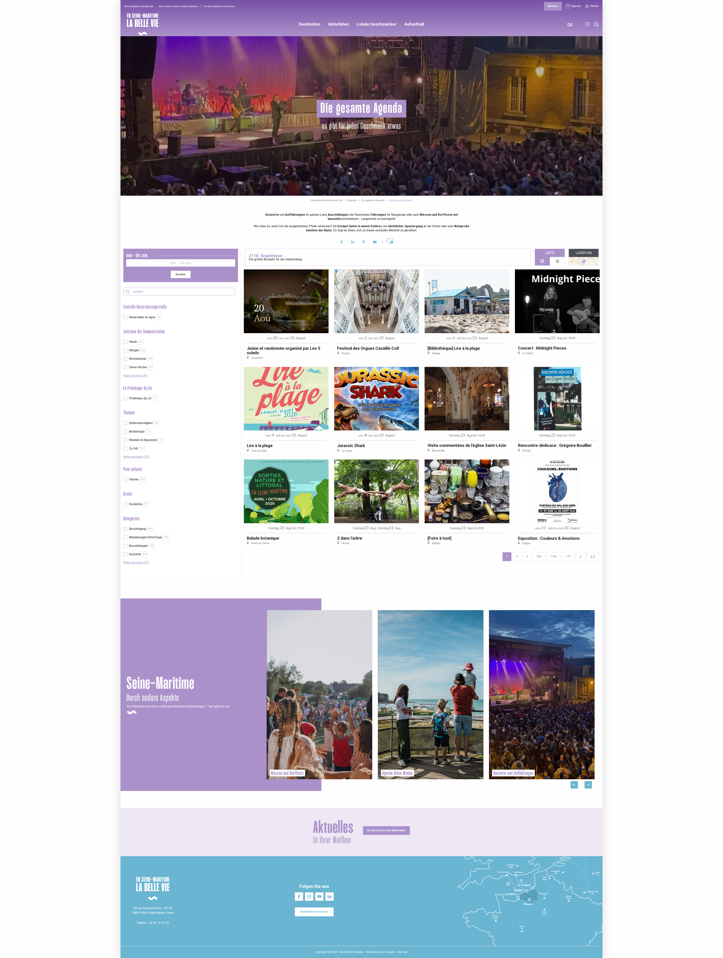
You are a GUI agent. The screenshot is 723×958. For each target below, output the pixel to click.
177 (568, 556)
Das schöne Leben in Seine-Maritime (178, 6)
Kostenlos (139, 504)
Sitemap (402, 952)
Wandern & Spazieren (145, 440)
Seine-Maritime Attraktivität (138, 6)
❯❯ (592, 556)
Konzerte (138, 554)
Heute (136, 342)
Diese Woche (141, 367)
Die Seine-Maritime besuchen (219, 6)
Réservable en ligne (144, 317)
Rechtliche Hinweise (351, 952)
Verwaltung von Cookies (380, 952)
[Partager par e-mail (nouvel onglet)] (375, 242)
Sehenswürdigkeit (144, 423)
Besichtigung (140, 529)
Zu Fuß (136, 448)
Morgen (137, 350)
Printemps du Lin (142, 398)
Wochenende (140, 358)
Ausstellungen (141, 546)
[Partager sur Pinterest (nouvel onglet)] (363, 242)
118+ (553, 556)
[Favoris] (588, 24)
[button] (596, 24)
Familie (137, 479)
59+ (539, 556)
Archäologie (139, 431)
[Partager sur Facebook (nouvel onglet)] (341, 242)
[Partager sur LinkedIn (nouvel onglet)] (352, 242)
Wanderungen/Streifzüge (148, 537)
